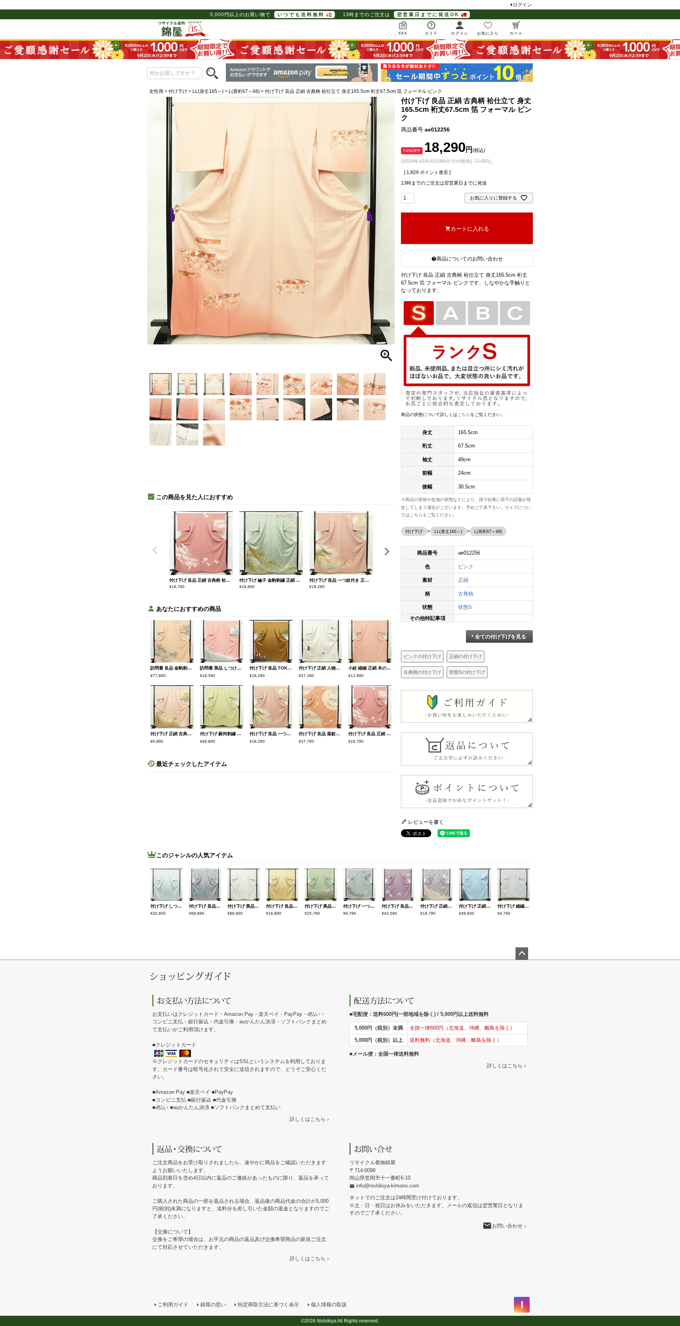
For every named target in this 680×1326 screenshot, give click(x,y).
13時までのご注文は (401, 14)
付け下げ (177, 91)
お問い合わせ (507, 1226)
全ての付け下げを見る (500, 637)
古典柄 (465, 594)
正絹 (463, 580)
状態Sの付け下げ (467, 672)
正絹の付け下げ (465, 656)
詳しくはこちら (307, 1119)
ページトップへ (522, 953)
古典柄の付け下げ (422, 672)
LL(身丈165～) (208, 91)
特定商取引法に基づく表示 (268, 1305)
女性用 (156, 91)
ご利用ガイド (173, 1305)
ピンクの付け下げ (422, 656)
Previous (155, 550)
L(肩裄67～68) (244, 91)
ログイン (522, 4)
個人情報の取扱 (329, 1305)
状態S (465, 607)
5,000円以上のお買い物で (267, 14)
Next (387, 551)
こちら (463, 414)
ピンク (465, 567)
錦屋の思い (213, 1305)
